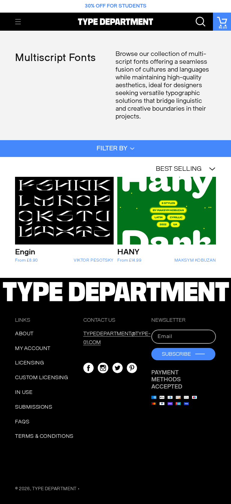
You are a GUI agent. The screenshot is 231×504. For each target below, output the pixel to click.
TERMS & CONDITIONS (44, 436)
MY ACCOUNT (33, 348)
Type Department (54, 488)
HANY (128, 252)
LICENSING (29, 363)
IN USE (24, 392)
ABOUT (24, 334)
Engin (25, 252)
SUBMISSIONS (33, 407)
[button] (18, 21)
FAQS (22, 422)
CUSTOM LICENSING (41, 377)
